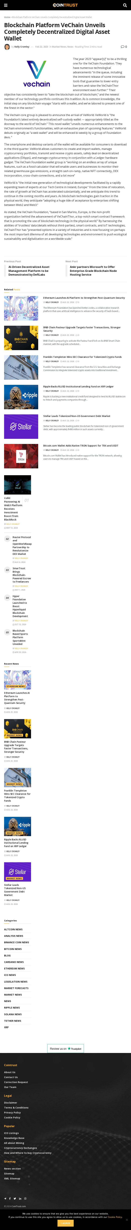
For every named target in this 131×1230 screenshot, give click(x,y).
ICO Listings (11, 1133)
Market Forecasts (16, 988)
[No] (126, 1219)
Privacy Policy (12, 1112)
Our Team (10, 1087)
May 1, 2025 (19, 590)
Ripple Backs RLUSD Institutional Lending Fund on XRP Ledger (78, 386)
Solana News (13, 1014)
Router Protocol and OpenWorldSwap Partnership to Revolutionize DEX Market (22, 546)
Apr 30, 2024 (20, 652)
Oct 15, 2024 (20, 624)
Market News (59, 46)
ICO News (10, 975)
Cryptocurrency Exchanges (20, 1148)
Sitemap (9, 1173)
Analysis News (13, 935)
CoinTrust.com (19, 1206)
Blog (7, 955)
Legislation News (15, 981)
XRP (6, 1027)
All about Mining (14, 1143)
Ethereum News (16, 686)
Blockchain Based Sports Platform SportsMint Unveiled (20, 637)
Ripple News (12, 1007)
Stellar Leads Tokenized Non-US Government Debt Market (76, 416)
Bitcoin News (13, 949)
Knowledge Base (14, 1138)
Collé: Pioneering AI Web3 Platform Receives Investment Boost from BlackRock (13, 508)
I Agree (65, 1223)
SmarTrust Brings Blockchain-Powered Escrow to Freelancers (22, 575)
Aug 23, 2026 (68, 302)
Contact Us (11, 1077)
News (70, 46)
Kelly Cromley (21, 46)
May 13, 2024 (12, 528)
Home (7, 17)
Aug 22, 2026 (68, 361)
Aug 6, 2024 (19, 562)
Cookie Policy (12, 1117)
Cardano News (14, 962)
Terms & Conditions (16, 1107)
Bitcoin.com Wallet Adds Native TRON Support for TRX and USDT (80, 445)
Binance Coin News (16, 942)
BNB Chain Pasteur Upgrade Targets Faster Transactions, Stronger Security (16, 746)
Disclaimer (10, 1102)
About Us (9, 1072)
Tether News (12, 1020)
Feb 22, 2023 (41, 46)
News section (12, 1168)
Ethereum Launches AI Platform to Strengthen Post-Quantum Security (84, 297)
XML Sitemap (12, 1178)
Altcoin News (13, 929)
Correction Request (16, 1082)
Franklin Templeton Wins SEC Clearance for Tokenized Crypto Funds (82, 357)
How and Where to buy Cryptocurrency (28, 1152)
